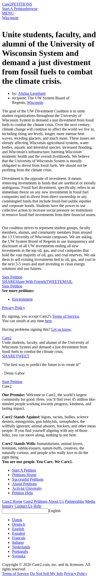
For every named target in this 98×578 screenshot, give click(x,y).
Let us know (61, 329)
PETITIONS (22, 4)
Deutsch (18, 524)
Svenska (18, 556)
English (54, 511)
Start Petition (12, 382)
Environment (22, 299)
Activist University (27, 488)
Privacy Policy (13, 308)
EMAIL (66, 281)
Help (37, 506)
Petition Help (22, 493)
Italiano (18, 542)
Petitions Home (24, 475)
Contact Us (23, 506)
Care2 (7, 4)
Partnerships (74, 501)
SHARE (9, 356)
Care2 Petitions (35, 501)
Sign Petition (12, 277)
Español (18, 533)
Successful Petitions (27, 479)
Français (18, 538)
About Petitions (24, 484)
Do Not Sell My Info (46, 573)
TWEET (53, 281)
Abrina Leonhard (31, 93)
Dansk (17, 520)
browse (31, 9)
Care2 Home (12, 501)
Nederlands (21, 547)
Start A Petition (14, 9)
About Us (56, 501)
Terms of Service (65, 316)
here (48, 321)
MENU (8, 13)
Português (20, 551)
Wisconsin (10, 18)
